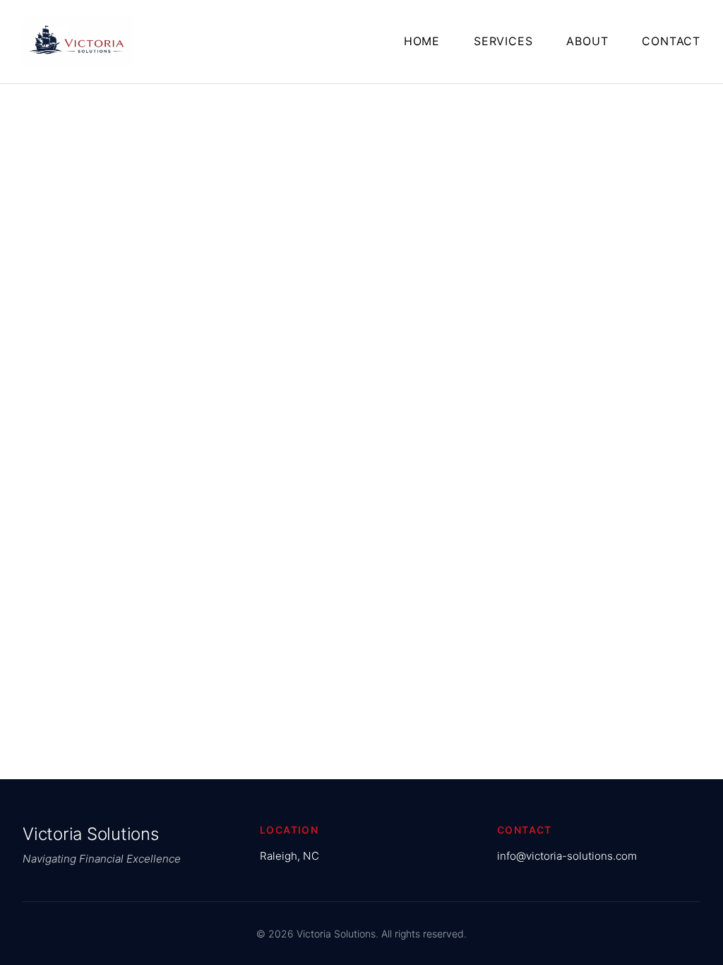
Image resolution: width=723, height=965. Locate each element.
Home (422, 41)
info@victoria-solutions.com (567, 856)
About (587, 41)
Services (503, 41)
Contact (671, 41)
